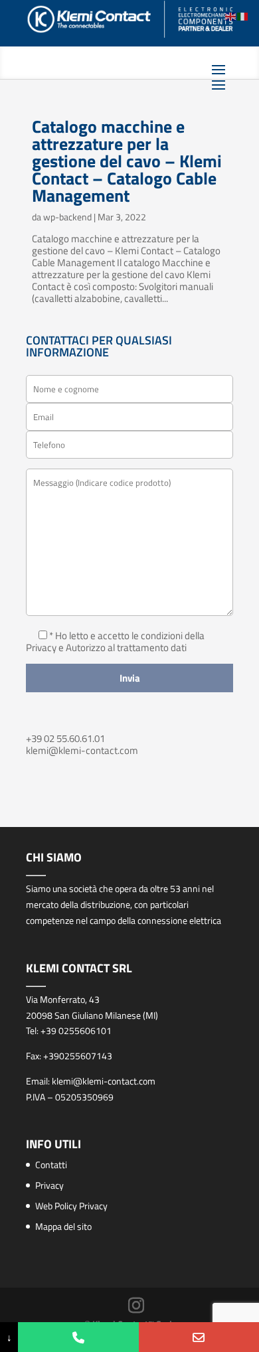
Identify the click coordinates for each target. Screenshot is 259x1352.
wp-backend (67, 217)
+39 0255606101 (76, 1030)
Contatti (51, 1164)
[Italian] (243, 15)
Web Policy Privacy (71, 1206)
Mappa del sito (63, 1226)
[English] (231, 15)
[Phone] (78, 1337)
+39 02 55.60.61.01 (65, 738)
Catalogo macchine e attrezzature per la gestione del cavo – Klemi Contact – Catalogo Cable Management (127, 160)
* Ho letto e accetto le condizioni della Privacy (115, 641)
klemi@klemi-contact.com (82, 750)
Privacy (49, 1185)
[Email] (199, 1337)
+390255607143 (77, 1056)
